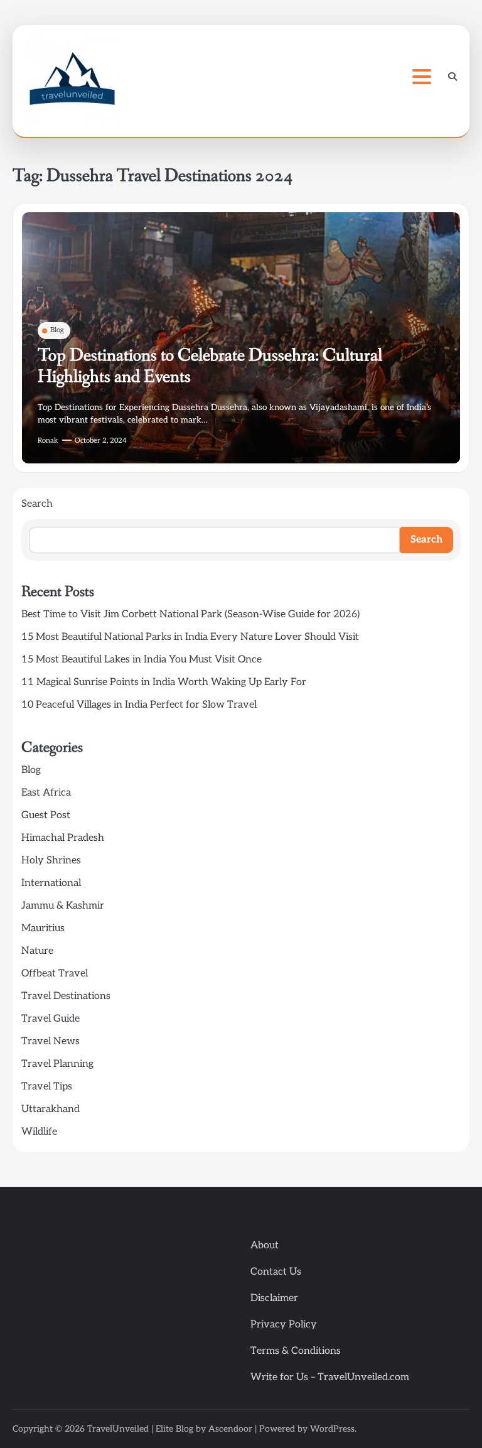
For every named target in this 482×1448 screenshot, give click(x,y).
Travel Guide (50, 1019)
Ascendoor (230, 1429)
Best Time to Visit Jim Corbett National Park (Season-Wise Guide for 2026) (190, 614)
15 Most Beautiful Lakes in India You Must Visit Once (141, 660)
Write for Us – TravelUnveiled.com (329, 1377)
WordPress (332, 1429)
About (264, 1245)
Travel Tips (46, 1087)
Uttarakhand (50, 1109)
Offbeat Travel (54, 974)
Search (37, 504)
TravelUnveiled (118, 1429)
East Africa (46, 793)
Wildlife (39, 1132)
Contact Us (275, 1272)
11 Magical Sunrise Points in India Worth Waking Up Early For (163, 682)
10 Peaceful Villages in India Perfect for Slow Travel (139, 705)
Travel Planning (57, 1064)
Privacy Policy (283, 1325)
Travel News (50, 1041)
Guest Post (45, 815)
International (51, 883)
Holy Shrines (51, 861)
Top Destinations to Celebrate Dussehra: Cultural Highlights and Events (210, 366)
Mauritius (43, 928)
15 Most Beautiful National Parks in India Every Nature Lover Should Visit (190, 637)
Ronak (48, 440)
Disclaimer (274, 1298)
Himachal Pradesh (62, 838)
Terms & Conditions (295, 1351)
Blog (57, 330)
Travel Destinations (65, 996)
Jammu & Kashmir (62, 906)
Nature (37, 951)
